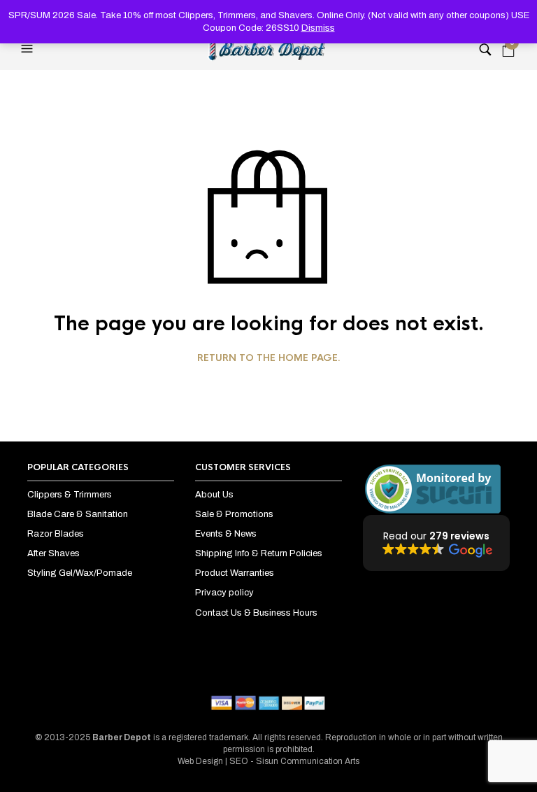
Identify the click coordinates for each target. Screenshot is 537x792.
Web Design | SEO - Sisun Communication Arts (268, 761)
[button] (28, 49)
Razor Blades (55, 534)
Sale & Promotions (234, 514)
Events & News (226, 534)
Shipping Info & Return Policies (258, 553)
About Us (214, 495)
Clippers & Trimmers (69, 495)
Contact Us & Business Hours (256, 613)
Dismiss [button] (318, 28)
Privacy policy (224, 592)
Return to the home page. (269, 358)
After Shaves (53, 553)
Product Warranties (234, 573)
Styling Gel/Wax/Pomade (79, 573)
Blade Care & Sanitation (77, 514)
